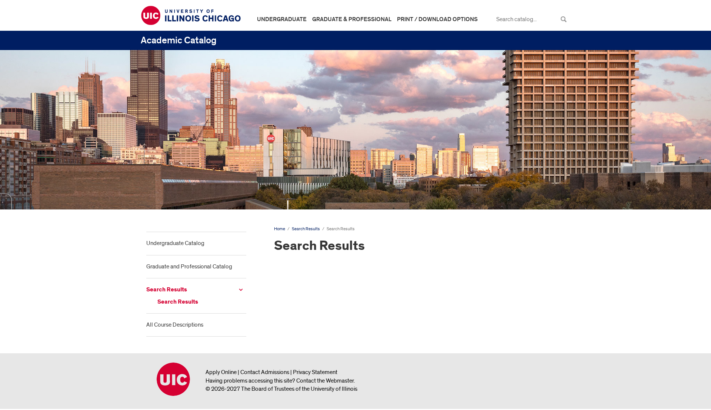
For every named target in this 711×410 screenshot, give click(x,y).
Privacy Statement (315, 372)
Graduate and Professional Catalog (189, 266)
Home (279, 229)
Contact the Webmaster (325, 380)
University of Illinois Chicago (173, 379)
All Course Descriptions (174, 324)
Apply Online (221, 372)
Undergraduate (282, 19)
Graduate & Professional (351, 19)
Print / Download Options (437, 19)
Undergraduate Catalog (175, 243)
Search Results (166, 290)
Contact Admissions (264, 372)
